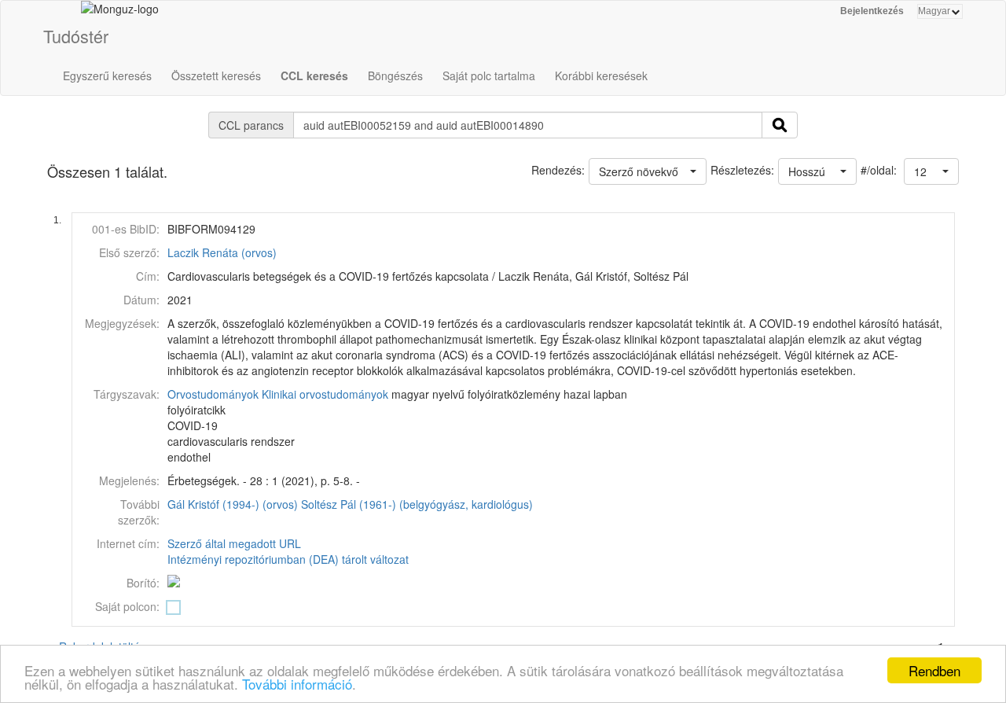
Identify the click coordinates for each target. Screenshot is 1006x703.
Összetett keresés (216, 75)
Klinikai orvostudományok (325, 394)
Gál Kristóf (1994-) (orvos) (232, 504)
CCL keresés (314, 75)
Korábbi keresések (601, 75)
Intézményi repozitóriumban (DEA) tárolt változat (288, 559)
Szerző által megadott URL (234, 543)
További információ (297, 684)
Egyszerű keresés (107, 75)
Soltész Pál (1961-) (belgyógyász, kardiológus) (417, 504)
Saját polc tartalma (488, 75)
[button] (931, 171)
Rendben (934, 670)
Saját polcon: (127, 606)
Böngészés (395, 75)
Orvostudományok (213, 394)
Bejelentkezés (872, 11)
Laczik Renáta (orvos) (222, 252)
